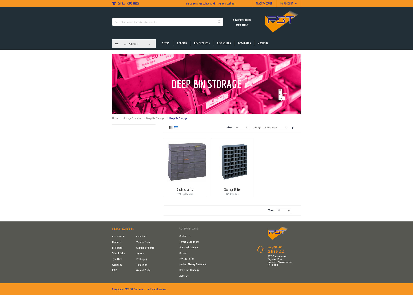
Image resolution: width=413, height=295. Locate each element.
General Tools (143, 270)
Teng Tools (141, 264)
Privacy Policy (186, 258)
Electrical (116, 242)
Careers (183, 253)
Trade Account (264, 3)
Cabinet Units (185, 189)
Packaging (141, 259)
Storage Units (232, 189)
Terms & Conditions (189, 241)
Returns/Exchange (188, 247)
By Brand (182, 43)
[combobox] (153, 22)
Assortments (118, 236)
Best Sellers (224, 43)
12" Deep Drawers (185, 194)
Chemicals (141, 236)
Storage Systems (132, 118)
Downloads (244, 43)
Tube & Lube (118, 253)
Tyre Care (117, 259)
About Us (263, 43)
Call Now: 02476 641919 (128, 3)
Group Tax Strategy (189, 270)
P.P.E (114, 270)
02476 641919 (242, 24)
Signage (140, 253)
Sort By (256, 127)
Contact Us (185, 236)
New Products (202, 43)
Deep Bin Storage (155, 118)
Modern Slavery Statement (192, 264)
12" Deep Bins (232, 194)
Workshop (117, 264)
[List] (176, 127)
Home (115, 118)
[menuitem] (137, 44)
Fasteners (117, 247)
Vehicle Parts (143, 242)
